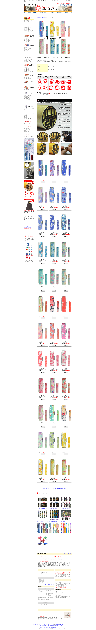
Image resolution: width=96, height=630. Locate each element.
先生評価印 (26, 116)
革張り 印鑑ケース (27, 96)
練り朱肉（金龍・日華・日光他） (29, 113)
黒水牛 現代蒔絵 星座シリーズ (54, 508)
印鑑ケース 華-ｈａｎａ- (28, 95)
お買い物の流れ (52, 625)
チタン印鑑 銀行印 (27, 40)
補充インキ (26, 115)
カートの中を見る (26, 131)
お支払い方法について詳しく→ (49, 584)
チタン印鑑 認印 (26, 39)
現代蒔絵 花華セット (27, 21)
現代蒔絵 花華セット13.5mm (28, 61)
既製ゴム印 (26, 117)
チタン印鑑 (47, 624)
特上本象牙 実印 (26, 68)
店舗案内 (44, 625)
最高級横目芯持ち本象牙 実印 (28, 71)
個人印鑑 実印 (26, 77)
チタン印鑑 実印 (26, 41)
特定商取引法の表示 (27, 129)
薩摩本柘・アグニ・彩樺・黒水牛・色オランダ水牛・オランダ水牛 (29, 31)
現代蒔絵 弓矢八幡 (27, 29)
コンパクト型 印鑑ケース (28, 99)
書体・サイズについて (27, 123)
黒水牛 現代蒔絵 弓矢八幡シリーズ (54, 521)
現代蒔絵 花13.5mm (27, 60)
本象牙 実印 (26, 67)
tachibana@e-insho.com (27, 226)
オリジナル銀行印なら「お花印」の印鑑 (39, 624)
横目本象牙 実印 (26, 69)
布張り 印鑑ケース (27, 98)
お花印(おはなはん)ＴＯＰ (28, 20)
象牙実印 (53, 624)
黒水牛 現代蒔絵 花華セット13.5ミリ (66, 521)
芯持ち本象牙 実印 (27, 70)
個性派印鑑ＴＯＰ (26, 47)
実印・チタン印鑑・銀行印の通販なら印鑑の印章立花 (48, 627)
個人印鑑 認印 (26, 89)
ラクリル (25, 55)
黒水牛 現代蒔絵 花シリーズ (43, 508)
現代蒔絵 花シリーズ (27, 27)
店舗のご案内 (26, 130)
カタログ (48, 625)
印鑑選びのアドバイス (58, 625)
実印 (50, 624)
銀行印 (56, 624)
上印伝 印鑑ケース (27, 97)
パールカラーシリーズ (27, 22)
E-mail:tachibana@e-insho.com (42, 615)
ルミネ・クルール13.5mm (28, 59)
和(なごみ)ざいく (26, 50)
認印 (58, 624)
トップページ (39, 17)
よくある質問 (41, 625)
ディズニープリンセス (27, 26)
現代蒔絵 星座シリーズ (27, 28)
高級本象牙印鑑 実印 (27, 78)
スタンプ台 (26, 114)
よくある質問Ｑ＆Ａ (27, 128)
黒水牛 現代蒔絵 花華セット (66, 508)
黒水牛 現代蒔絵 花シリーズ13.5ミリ (42, 521)
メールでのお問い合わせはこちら (29, 136)
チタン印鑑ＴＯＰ (26, 38)
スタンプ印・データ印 (27, 118)
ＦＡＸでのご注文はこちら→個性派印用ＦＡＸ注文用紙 (54, 488)
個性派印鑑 (43, 17)
